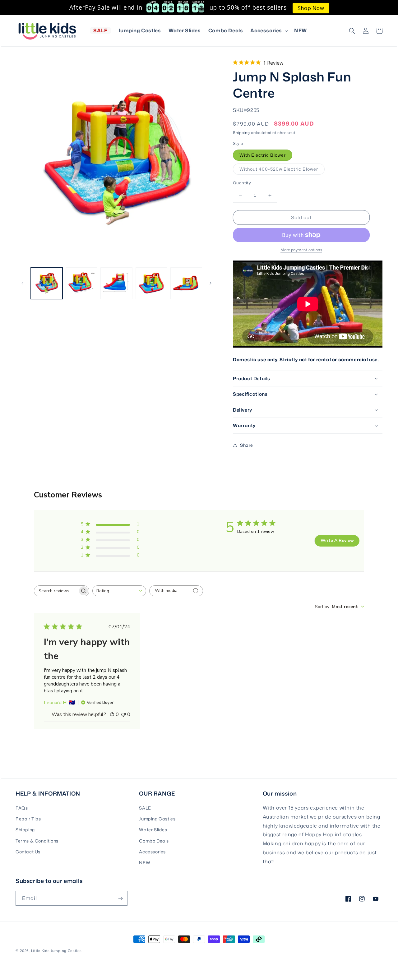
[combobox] (119, 590)
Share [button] (246, 445)
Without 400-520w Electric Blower (282, 170)
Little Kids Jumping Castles (56, 950)
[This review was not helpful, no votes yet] (123, 714)
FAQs (22, 808)
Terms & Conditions (37, 841)
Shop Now (311, 8)
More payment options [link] (301, 249)
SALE (145, 808)
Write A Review (337, 540)
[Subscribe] (120, 898)
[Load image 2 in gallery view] (81, 283)
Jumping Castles (157, 819)
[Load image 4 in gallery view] (151, 283)
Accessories (152, 852)
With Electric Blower (265, 156)
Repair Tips (28, 819)
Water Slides (153, 830)
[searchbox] (56, 591)
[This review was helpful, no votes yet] (112, 714)
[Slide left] (22, 283)
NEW (144, 863)
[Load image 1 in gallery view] (46, 283)
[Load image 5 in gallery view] (186, 283)
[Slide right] (210, 283)
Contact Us (28, 852)
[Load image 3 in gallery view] (116, 283)
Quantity (242, 183)
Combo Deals (154, 841)
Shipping (241, 132)
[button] (268, 31)
